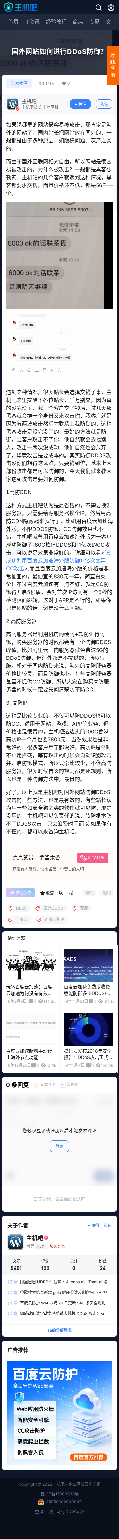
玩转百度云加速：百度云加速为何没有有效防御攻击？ (29, 993)
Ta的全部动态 (59, 1330)
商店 (78, 21)
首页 (13, 21)
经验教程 (56, 21)
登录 (59, 1146)
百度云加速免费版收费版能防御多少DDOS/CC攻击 (88, 993)
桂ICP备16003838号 (60, 1493)
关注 (82, 104)
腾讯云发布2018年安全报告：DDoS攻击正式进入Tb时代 (88, 1057)
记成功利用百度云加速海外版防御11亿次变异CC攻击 (58, 560)
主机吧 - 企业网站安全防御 (76, 1484)
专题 (94, 21)
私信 (104, 104)
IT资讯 (32, 21)
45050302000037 (64, 1501)
